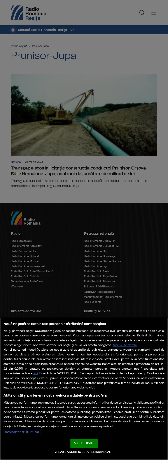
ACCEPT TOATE (84, 443)
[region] (84, 388)
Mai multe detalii (125, 345)
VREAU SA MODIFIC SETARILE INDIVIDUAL (82, 452)
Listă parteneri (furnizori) (22, 432)
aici (35, 373)
